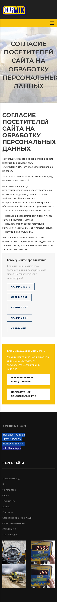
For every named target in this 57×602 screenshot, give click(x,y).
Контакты (7, 512)
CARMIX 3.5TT (19, 307)
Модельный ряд (10, 478)
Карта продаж (10, 534)
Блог (4, 484)
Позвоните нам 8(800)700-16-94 (22, 379)
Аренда (6, 506)
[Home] (14, 9)
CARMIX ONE (18, 328)
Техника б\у (8, 500)
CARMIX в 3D (9, 528)
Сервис (6, 495)
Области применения (13, 523)
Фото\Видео (9, 489)
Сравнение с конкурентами (17, 517)
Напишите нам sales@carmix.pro (23, 394)
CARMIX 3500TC (21, 286)
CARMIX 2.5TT (19, 317)
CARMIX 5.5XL (19, 297)
